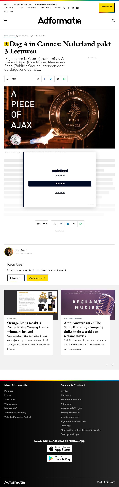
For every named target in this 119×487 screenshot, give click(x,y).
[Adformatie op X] (64, 8)
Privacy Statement (70, 412)
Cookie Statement (70, 417)
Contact (65, 390)
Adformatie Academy (15, 412)
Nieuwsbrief (10, 408)
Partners (8, 11)
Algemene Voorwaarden (73, 421)
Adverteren (9, 8)
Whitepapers (10, 403)
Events (21, 8)
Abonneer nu (107, 6)
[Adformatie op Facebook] (68, 8)
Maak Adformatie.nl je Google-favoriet (81, 430)
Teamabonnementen (71, 399)
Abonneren (66, 395)
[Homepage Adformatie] (59, 20)
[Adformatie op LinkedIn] (73, 8)
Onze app (66, 425)
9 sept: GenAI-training (22, 4)
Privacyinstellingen (70, 434)
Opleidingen (32, 8)
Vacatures (46, 8)
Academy (57, 8)
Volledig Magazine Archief (17, 417)
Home (6, 4)
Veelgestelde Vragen (71, 408)
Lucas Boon (40, 36)
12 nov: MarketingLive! (46, 4)
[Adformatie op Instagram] (77, 8)
